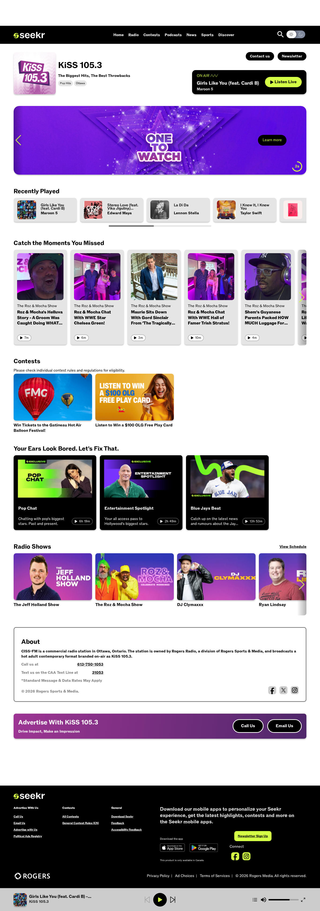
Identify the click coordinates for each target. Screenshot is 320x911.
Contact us (260, 56)
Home (118, 35)
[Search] (281, 34)
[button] (62, 899)
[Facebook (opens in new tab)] (272, 690)
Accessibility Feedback (126, 830)
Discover (226, 35)
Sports (207, 35)
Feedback (117, 823)
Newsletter (292, 56)
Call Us (248, 726)
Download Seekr (122, 816)
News (191, 35)
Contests (151, 35)
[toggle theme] (296, 34)
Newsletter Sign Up (253, 836)
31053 (97, 672)
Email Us (284, 726)
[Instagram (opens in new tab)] (295, 690)
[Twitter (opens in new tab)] (283, 690)
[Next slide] (301, 140)
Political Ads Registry (28, 836)
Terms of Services (215, 875)
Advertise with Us (25, 830)
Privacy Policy (158, 875)
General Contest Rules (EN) (80, 823)
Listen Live (286, 82)
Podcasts (173, 35)
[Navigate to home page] (29, 35)
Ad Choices (184, 875)
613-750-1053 (90, 664)
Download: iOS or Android (50, 165)
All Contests (70, 816)
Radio (133, 35)
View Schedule (292, 546)
